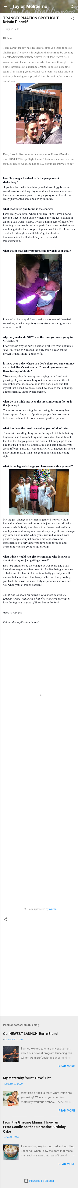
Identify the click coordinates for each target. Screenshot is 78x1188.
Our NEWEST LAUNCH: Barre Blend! (30, 1034)
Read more (66, 1066)
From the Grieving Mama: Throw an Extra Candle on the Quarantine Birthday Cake (34, 1126)
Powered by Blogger (41, 1180)
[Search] (72, 8)
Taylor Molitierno (29, 6)
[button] (72, 19)
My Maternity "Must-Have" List (27, 1078)
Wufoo (53, 909)
